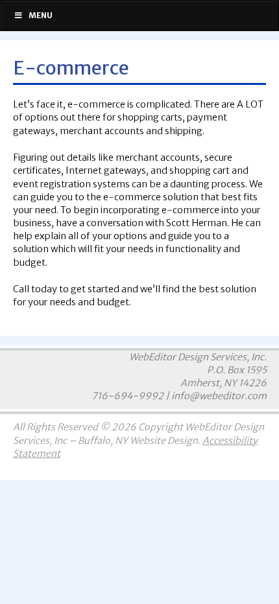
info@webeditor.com (219, 396)
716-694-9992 (127, 396)
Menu (41, 15)
